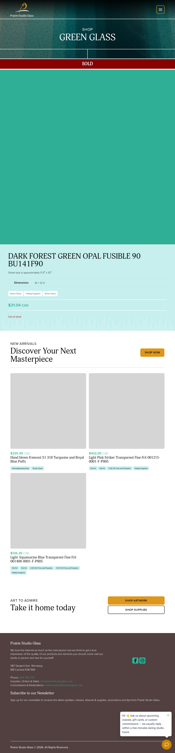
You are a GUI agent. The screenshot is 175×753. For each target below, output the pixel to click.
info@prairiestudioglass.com (56, 681)
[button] (160, 9)
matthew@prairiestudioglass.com (64, 685)
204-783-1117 (26, 677)
